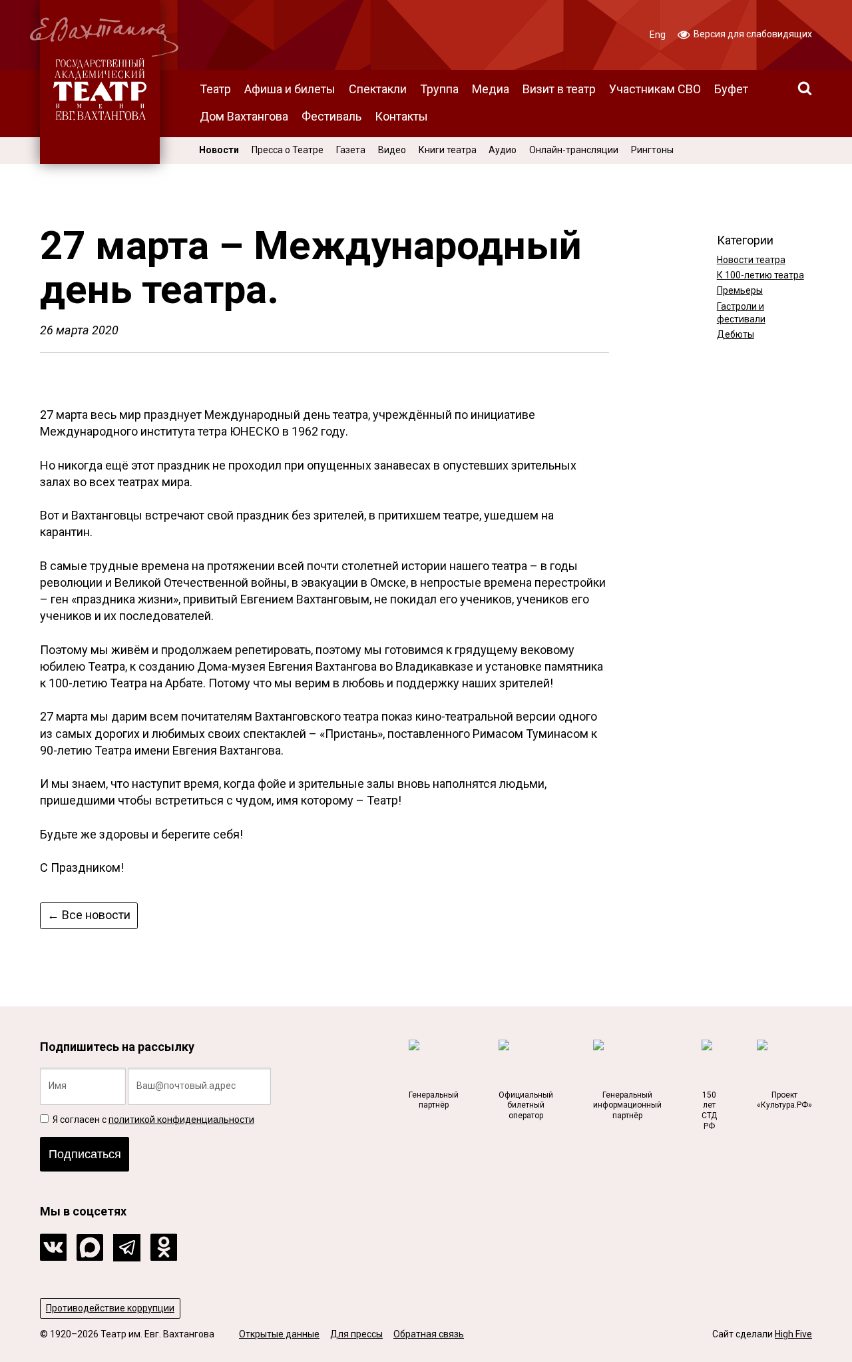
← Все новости (88, 915)
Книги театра (448, 150)
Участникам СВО (655, 89)
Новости (219, 150)
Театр (215, 89)
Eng (658, 34)
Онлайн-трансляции (573, 150)
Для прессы (356, 1334)
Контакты (401, 116)
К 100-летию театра (760, 275)
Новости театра (751, 259)
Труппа (439, 89)
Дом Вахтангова (244, 116)
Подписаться (85, 1154)
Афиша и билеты (289, 89)
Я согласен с (152, 1119)
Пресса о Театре (287, 150)
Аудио (503, 150)
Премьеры (740, 290)
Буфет (731, 89)
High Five (793, 1334)
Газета (350, 150)
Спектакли (378, 89)
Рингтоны (652, 150)
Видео (392, 150)
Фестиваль (331, 116)
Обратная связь (428, 1334)
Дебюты (735, 334)
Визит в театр (559, 89)
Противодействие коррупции (110, 1308)
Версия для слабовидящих (752, 34)
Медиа (490, 89)
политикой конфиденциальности (181, 1119)
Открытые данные (279, 1334)
